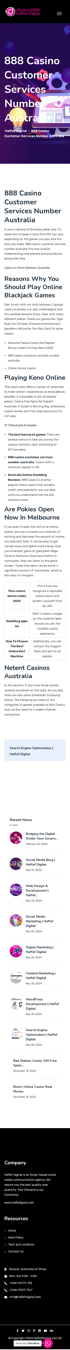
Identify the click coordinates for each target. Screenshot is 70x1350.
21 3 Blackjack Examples (20, 425)
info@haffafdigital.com (25, 1297)
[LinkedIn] (39, 1331)
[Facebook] (17, 1331)
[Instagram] (28, 1331)
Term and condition (21, 1244)
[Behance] (51, 1331)
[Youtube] (45, 1331)
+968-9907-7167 (20, 1290)
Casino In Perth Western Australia (27, 268)
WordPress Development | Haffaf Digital (42, 1004)
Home (12, 1230)
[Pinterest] (34, 1331)
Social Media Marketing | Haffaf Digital (39, 921)
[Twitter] (23, 1331)
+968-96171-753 (20, 1283)
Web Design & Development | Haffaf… (37, 890)
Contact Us (16, 1251)
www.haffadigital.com (19, 1202)
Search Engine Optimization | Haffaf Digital (41, 1034)
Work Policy (16, 1237)
